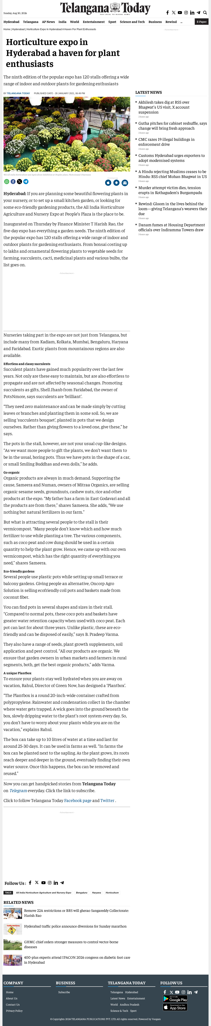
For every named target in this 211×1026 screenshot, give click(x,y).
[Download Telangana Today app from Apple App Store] (108, 183)
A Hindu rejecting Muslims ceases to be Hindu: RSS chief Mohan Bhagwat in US (172, 174)
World (74, 21)
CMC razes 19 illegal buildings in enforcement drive (166, 141)
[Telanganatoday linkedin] (56, 883)
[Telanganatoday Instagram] (50, 883)
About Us (11, 998)
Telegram (18, 790)
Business (155, 21)
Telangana (30, 21)
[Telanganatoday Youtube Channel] (43, 883)
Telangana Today (18, 93)
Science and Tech (132, 21)
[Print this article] (125, 183)
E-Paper (201, 21)
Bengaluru (81, 892)
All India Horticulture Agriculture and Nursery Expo (43, 892)
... (181, 21)
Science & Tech (119, 1010)
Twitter (107, 800)
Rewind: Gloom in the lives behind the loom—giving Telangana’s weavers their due (172, 208)
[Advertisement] (67, 843)
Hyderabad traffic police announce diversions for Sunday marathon (75, 926)
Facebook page (77, 800)
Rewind (171, 21)
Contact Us (13, 1004)
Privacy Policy (14, 1010)
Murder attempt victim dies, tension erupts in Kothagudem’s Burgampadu (170, 190)
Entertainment (94, 21)
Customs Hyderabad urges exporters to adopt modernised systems (171, 158)
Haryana (96, 892)
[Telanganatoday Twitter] (36, 883)
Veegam (156, 1019)
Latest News (148, 92)
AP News (48, 21)
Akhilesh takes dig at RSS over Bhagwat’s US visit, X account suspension (164, 106)
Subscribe (64, 992)
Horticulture (112, 892)
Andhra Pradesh (129, 1004)
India (62, 21)
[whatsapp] (6, 181)
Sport (112, 21)
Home (7, 29)
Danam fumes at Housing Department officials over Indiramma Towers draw (171, 227)
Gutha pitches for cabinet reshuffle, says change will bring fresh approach (172, 125)
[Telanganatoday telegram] (62, 883)
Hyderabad (11, 21)
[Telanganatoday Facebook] (30, 883)
